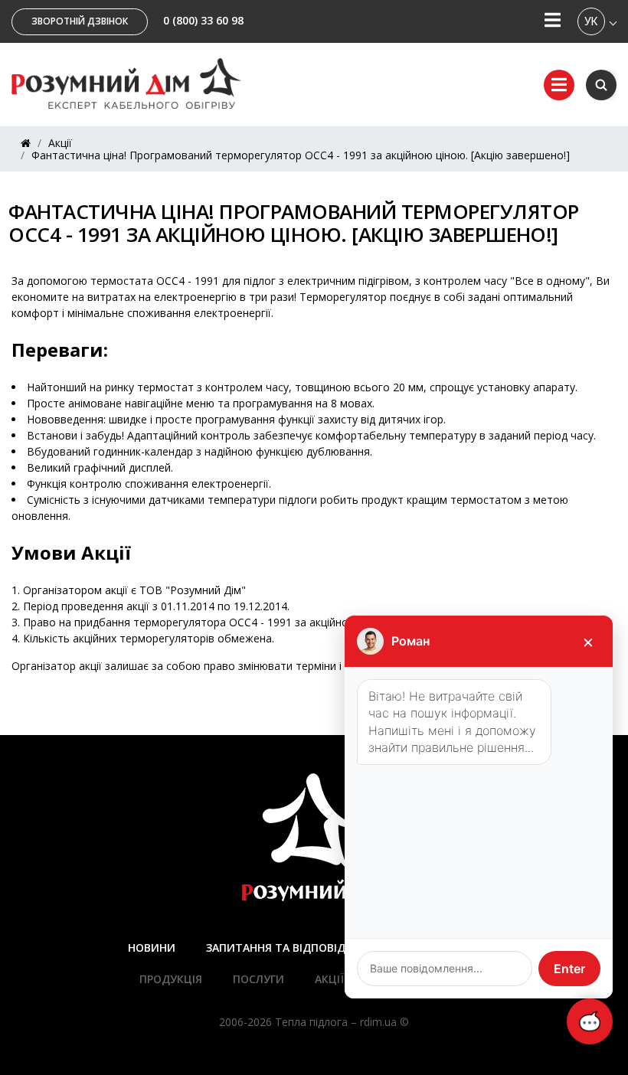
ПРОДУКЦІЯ (170, 979)
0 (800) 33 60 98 (203, 20)
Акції (60, 143)
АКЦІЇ (329, 979)
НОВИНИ (151, 947)
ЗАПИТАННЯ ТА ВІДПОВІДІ (277, 947)
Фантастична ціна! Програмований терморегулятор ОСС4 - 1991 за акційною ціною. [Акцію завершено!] (300, 155)
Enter (569, 968)
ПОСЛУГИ (258, 979)
